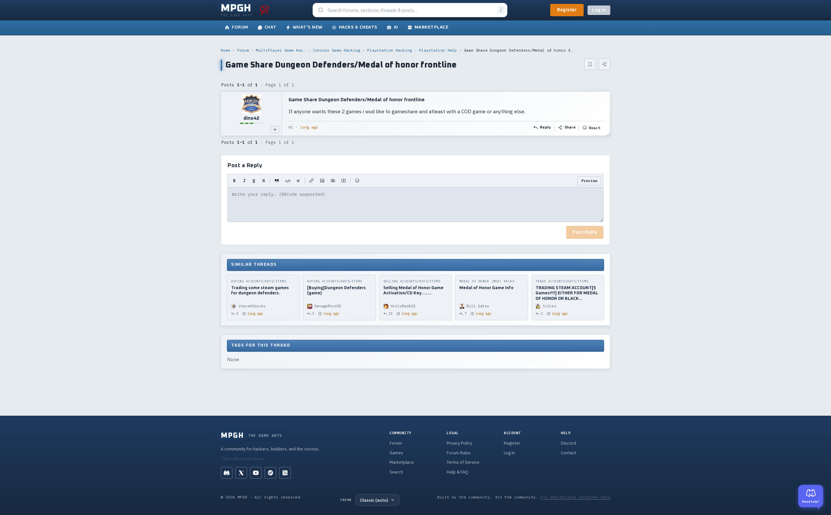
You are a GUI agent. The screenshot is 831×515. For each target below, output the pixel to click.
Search (396, 472)
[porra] (264, 10)
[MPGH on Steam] (270, 473)
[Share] (604, 64)
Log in (599, 10)
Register (567, 10)
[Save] (590, 64)
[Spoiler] (333, 180)
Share (570, 127)
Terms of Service (463, 462)
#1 (291, 127)
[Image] (322, 180)
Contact (568, 453)
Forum (243, 50)
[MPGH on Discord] (226, 473)
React (594, 127)
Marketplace (402, 462)
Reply (545, 127)
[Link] (311, 180)
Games (396, 453)
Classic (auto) (374, 500)
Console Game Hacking (336, 50)
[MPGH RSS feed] (285, 473)
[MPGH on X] (241, 473)
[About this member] (275, 129)
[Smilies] (357, 180)
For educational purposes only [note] (575, 497)
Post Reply (584, 232)
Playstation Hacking (389, 50)
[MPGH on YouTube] (256, 473)
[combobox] (410, 10)
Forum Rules (459, 453)
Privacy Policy (459, 443)
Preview (589, 180)
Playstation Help (438, 50)
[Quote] (277, 180)
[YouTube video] (344, 180)
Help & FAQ (457, 472)
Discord (568, 443)
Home (225, 50)
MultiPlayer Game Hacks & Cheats (281, 50)
